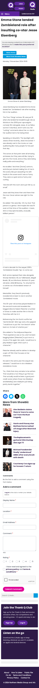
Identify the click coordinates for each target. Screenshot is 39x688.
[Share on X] (17, 396)
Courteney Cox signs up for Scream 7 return (24, 464)
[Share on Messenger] (11, 396)
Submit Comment (13, 589)
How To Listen (16, 672)
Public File (28, 672)
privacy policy (12, 569)
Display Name (9, 500)
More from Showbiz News (16, 57)
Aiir (34, 682)
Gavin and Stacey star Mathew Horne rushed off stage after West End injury (24, 427)
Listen (21, 3)
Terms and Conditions (22, 675)
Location (7, 511)
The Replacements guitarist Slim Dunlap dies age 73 (23, 440)
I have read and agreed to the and (18, 569)
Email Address (9, 522)
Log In (22, 623)
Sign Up (9, 623)
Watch (21, 8)
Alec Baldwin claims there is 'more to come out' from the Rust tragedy (23, 413)
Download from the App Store (11, 648)
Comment (8, 533)
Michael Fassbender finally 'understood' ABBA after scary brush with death (24, 453)
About (6, 672)
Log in (7, 492)
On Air (8, 675)
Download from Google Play (11, 654)
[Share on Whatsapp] (22, 396)
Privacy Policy (13, 677)
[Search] (36, 595)
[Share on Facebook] (5, 396)
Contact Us (25, 677)
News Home (10, 53)
